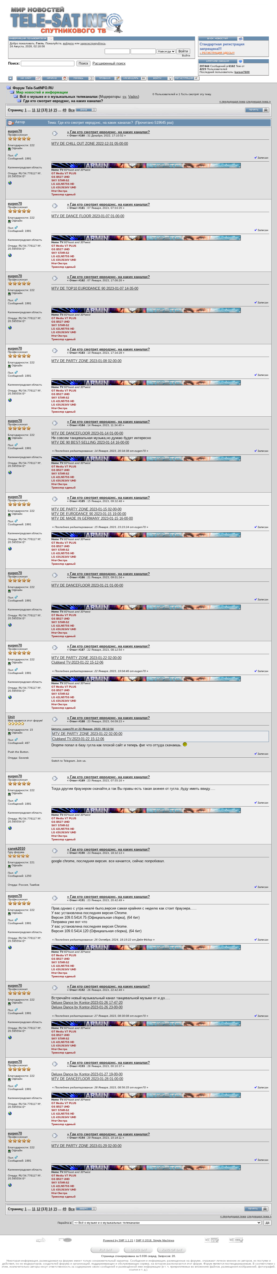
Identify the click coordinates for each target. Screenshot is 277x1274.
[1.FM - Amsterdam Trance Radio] (10, 184)
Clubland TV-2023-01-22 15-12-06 (77, 662)
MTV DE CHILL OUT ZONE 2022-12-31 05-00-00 (89, 144)
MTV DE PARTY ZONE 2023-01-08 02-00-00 (86, 361)
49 (64, 110)
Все (71, 110)
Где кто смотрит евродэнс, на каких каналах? (63, 101)
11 (33, 110)
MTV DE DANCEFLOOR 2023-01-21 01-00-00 (87, 585)
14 (50, 110)
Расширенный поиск (109, 63)
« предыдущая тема (232, 101)
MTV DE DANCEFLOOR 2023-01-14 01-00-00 (87, 433)
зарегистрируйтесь (92, 43)
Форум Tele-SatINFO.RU (33, 88)
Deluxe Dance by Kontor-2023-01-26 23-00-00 (87, 1007)
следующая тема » (258, 101)
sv (124, 97)
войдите (68, 43)
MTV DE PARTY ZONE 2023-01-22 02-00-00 (86, 658)
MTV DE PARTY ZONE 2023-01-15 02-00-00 (86, 509)
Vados (133, 97)
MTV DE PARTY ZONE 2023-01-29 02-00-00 (86, 1146)
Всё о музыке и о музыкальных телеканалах (59, 97)
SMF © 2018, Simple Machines (155, 1240)
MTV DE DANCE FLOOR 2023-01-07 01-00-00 (87, 216)
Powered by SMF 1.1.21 (118, 1240)
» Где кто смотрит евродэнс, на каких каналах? (108, 132)
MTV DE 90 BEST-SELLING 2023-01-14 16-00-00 (90, 442)
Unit (11, 717)
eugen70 (15, 131)
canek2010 (16, 849)
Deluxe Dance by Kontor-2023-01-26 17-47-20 (87, 1003)
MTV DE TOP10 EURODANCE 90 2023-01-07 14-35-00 (94, 288)
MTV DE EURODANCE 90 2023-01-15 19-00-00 (88, 514)
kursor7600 (242, 72)
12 (38, 110)
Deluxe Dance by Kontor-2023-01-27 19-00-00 (87, 1074)
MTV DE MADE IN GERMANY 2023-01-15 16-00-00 (92, 518)
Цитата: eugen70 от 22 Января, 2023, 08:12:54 (82, 728)
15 (55, 110)
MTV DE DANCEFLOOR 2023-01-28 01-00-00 (87, 1079)
